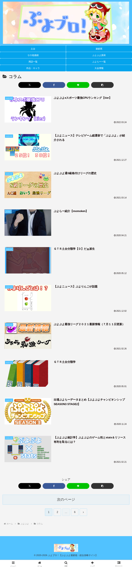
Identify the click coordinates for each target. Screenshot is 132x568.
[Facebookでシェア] (54, 85)
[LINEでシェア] (78, 85)
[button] (102, 85)
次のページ (66, 499)
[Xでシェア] (29, 85)
